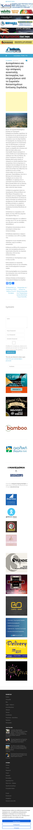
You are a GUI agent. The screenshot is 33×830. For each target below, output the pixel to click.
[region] (16, 818)
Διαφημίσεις (8, 798)
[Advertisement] (16, 101)
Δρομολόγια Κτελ (9, 780)
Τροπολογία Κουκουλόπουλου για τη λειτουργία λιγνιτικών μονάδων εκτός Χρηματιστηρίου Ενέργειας (19, 755)
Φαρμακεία (8, 770)
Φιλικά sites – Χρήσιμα (11, 783)
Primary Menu (11, 1)
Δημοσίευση (11, 352)
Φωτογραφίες (9, 722)
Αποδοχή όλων (16, 821)
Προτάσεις (8, 720)
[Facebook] (21, 56)
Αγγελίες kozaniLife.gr (11, 786)
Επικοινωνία (8, 796)
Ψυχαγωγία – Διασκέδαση (11, 717)
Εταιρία (7, 793)
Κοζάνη (7, 697)
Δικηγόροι (8, 775)
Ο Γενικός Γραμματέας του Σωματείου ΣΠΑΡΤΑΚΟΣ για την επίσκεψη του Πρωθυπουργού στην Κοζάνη (19, 740)
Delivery (7, 765)
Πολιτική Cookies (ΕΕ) (11, 801)
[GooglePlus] (25, 56)
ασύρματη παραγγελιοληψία (19, 484)
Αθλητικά (8, 710)
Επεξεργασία (16, 824)
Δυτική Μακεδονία (10, 707)
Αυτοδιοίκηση (9, 715)
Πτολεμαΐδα (9, 60)
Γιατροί (7, 773)
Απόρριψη (16, 828)
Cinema (7, 768)
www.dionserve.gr (14, 487)
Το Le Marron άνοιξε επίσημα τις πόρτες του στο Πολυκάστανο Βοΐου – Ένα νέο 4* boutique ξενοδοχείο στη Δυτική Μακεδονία (16, 748)
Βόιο (7, 702)
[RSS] (26, 56)
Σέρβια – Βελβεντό (10, 704)
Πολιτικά (8, 712)
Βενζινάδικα (8, 778)
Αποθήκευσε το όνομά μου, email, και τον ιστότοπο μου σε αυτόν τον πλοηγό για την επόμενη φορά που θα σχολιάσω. (16, 347)
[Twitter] (23, 56)
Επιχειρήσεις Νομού (10, 788)
